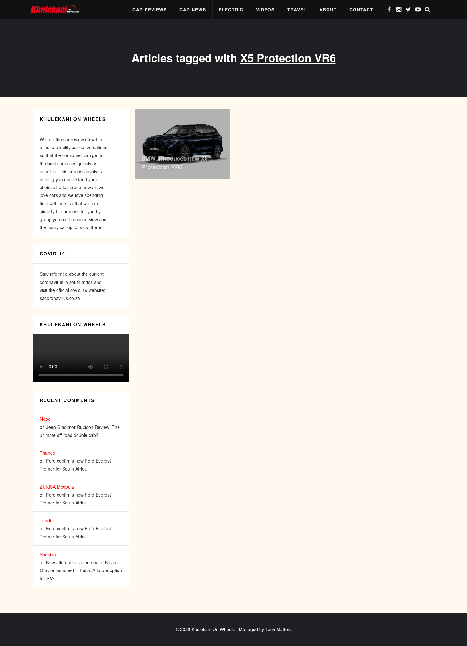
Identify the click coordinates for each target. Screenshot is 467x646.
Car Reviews (149, 9)
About (328, 9)
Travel (297, 9)
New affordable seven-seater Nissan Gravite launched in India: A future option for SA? (81, 570)
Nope (45, 419)
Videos (265, 9)
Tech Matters (278, 629)
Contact (361, 9)
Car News (192, 9)
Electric (231, 9)
